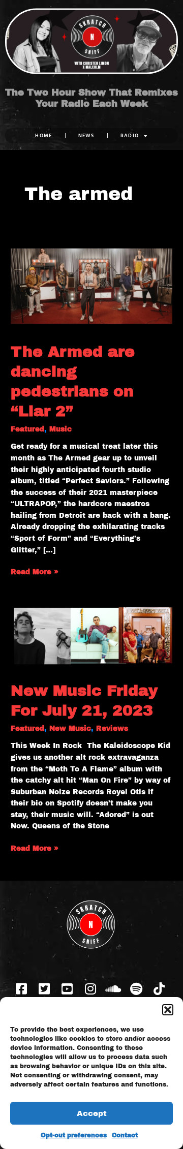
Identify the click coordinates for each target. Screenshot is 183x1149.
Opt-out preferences (74, 1135)
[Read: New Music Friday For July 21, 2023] (91, 637)
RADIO (129, 135)
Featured (27, 429)
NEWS (86, 135)
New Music (70, 728)
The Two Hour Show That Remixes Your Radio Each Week (91, 98)
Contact (125, 1135)
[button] (168, 1010)
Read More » (34, 571)
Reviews (112, 728)
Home (43, 135)
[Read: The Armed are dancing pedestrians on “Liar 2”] (91, 286)
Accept (92, 1113)
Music (60, 429)
